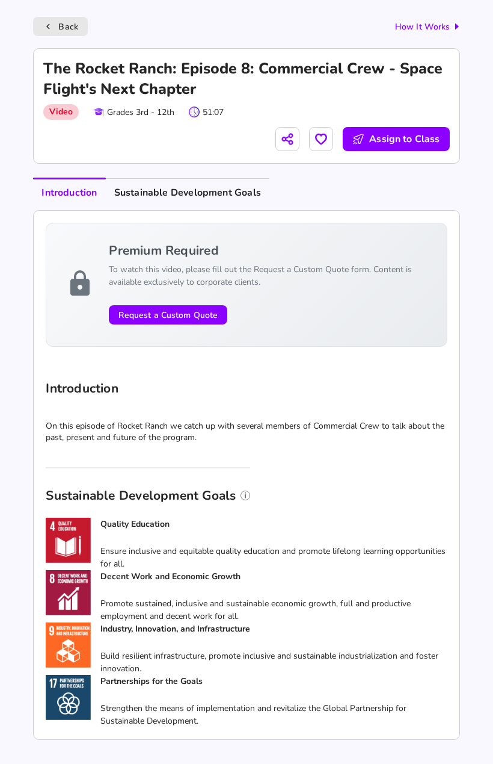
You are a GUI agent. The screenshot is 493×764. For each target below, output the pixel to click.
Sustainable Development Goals (187, 192)
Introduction (69, 192)
